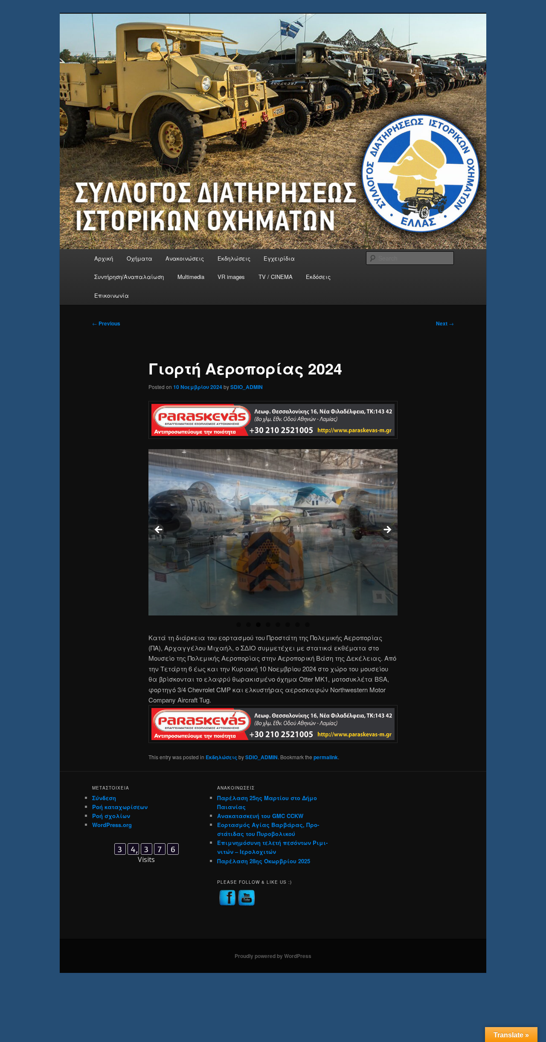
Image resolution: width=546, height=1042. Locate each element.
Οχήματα (139, 258)
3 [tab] (258, 624)
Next (445, 323)
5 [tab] (278, 624)
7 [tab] (297, 624)
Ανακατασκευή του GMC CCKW (260, 816)
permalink (326, 757)
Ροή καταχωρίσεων (120, 807)
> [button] (386, 530)
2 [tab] (248, 624)
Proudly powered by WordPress (273, 956)
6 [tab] (287, 624)
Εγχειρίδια (279, 258)
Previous (106, 323)
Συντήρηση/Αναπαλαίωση (129, 277)
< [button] (159, 530)
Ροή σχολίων (111, 816)
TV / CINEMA (275, 277)
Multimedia (190, 277)
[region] (273, 532)
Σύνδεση (104, 798)
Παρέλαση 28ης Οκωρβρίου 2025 (263, 861)
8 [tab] (307, 624)
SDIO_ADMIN (246, 387)
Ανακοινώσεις (185, 258)
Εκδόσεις (318, 277)
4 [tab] (268, 624)
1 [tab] (238, 624)
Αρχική (103, 258)
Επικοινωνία (111, 295)
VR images (231, 277)
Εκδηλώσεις (234, 258)
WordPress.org (112, 825)
